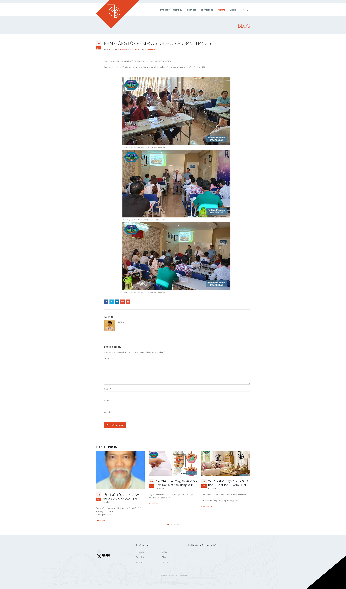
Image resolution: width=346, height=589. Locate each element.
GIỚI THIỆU (177, 10)
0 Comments (150, 49)
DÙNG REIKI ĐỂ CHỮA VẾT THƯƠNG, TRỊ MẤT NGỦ (224, 483)
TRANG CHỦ (165, 10)
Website (107, 412)
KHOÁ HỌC (191, 10)
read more (101, 503)
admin (111, 49)
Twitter (111, 302)
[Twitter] (248, 10)
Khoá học (140, 562)
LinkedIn (117, 302)
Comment (109, 358)
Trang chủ (140, 552)
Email (128, 302)
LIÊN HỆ (233, 10)
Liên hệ (165, 562)
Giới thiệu (140, 557)
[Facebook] (243, 10)
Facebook (106, 302)
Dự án (164, 552)
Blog (164, 557)
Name (107, 388)
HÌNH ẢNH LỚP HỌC (126, 49)
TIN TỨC (221, 10)
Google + (122, 302)
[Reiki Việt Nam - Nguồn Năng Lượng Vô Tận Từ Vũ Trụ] (118, 14)
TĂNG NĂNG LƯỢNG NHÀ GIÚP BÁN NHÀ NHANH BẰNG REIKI (175, 483)
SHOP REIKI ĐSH (207, 10)
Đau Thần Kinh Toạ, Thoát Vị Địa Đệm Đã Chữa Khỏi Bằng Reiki (123, 483)
